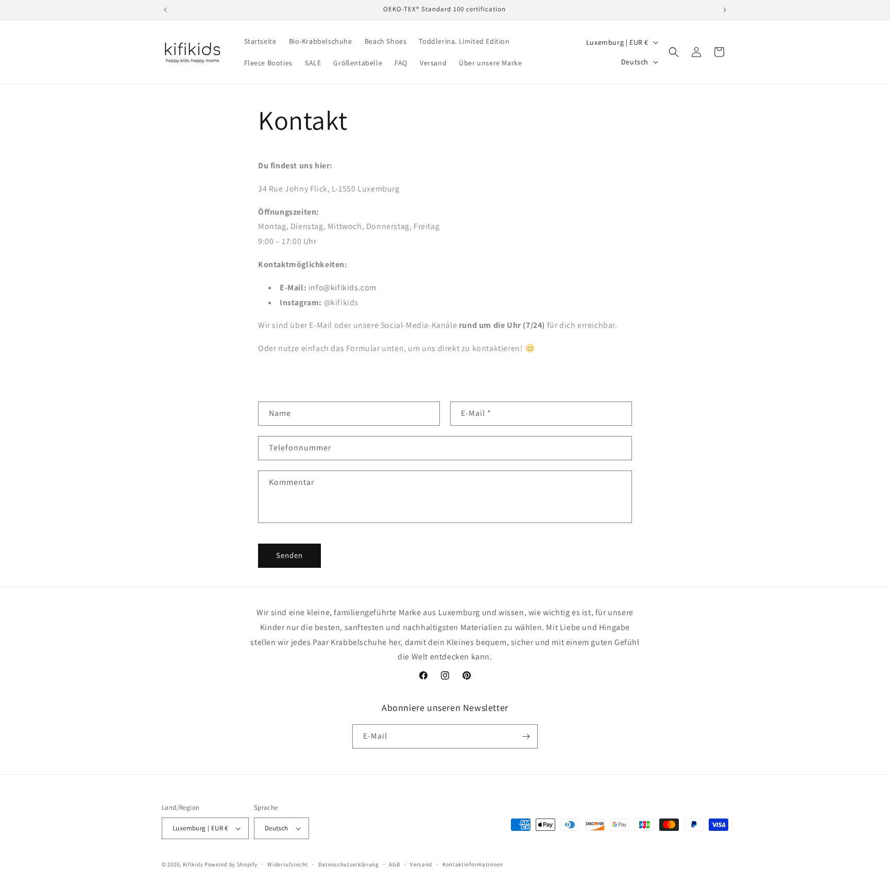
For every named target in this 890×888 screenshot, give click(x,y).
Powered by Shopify (231, 864)
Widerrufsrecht (287, 864)
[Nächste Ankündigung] (724, 10)
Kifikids (193, 864)
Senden (289, 555)
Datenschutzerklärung (348, 864)
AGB (394, 864)
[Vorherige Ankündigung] (165, 10)
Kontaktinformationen (472, 864)
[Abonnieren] (526, 736)
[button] (673, 52)
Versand (421, 864)
